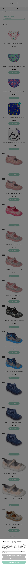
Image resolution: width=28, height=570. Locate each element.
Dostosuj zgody (14, 558)
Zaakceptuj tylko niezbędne (14, 555)
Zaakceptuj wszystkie (14, 562)
